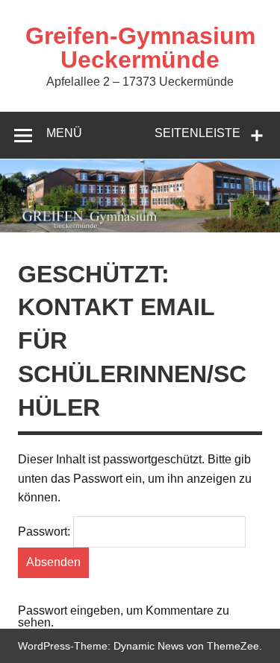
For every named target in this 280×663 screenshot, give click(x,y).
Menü (64, 133)
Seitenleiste (197, 133)
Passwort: (45, 531)
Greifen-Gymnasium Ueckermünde (140, 47)
